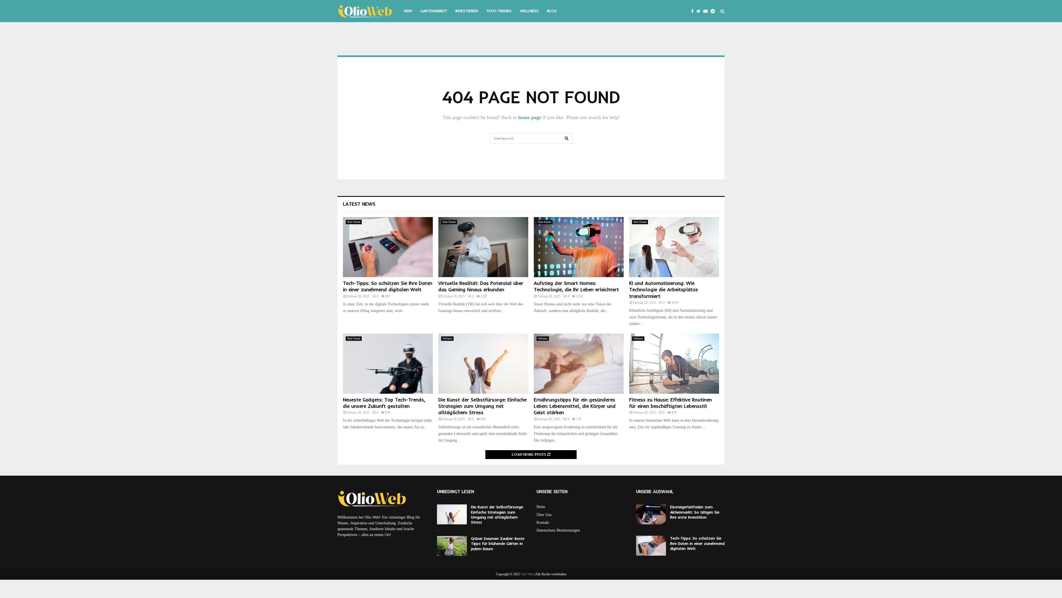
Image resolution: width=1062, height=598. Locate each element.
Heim (408, 10)
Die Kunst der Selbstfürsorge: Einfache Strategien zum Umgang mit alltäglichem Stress (482, 406)
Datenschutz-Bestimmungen (558, 530)
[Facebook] (693, 11)
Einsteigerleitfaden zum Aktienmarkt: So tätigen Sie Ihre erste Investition (694, 511)
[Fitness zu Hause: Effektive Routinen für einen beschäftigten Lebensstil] (674, 364)
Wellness (529, 10)
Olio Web (527, 574)
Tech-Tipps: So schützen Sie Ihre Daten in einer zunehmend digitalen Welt (387, 286)
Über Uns (544, 515)
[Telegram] (714, 11)
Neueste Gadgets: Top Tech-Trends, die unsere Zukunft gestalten (384, 402)
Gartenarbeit (433, 10)
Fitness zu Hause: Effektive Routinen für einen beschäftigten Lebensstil (670, 402)
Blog (552, 10)
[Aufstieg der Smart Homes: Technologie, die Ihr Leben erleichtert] (579, 247)
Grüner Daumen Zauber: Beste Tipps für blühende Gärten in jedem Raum (497, 543)
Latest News (359, 204)
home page (529, 117)
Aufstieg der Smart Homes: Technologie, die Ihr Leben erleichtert (576, 286)
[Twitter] (699, 11)
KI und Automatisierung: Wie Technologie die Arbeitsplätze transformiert (663, 289)
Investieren (466, 10)
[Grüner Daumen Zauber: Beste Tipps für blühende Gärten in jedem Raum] (452, 546)
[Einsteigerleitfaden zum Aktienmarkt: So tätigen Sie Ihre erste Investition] (651, 514)
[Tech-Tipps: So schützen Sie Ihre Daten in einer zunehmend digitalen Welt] (388, 247)
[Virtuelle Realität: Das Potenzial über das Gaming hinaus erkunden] (483, 247)
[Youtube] (706, 11)
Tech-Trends (499, 10)
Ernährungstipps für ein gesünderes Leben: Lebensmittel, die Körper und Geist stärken (575, 406)
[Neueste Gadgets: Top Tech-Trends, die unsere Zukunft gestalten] (388, 364)
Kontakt (543, 522)
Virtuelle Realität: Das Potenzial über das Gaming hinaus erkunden (480, 286)
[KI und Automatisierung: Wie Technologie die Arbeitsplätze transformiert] (674, 247)
